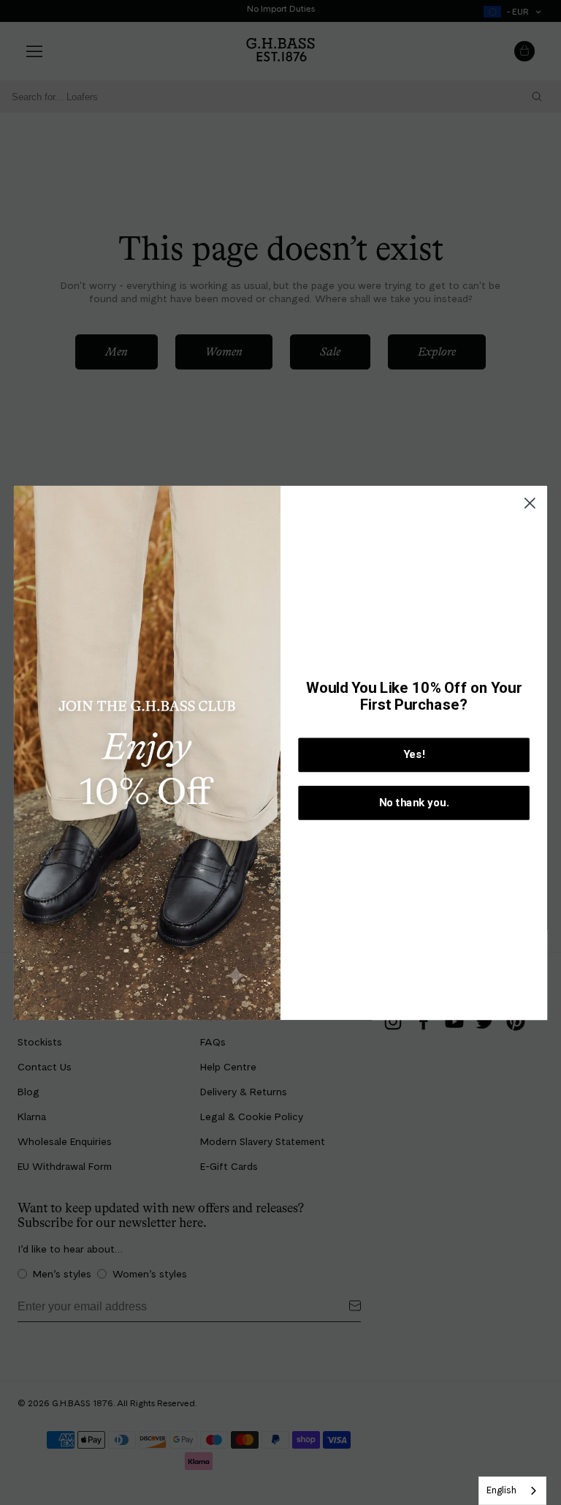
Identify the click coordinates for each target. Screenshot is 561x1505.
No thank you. (414, 802)
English (501, 1490)
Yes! (414, 754)
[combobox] (512, 1490)
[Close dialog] (530, 503)
